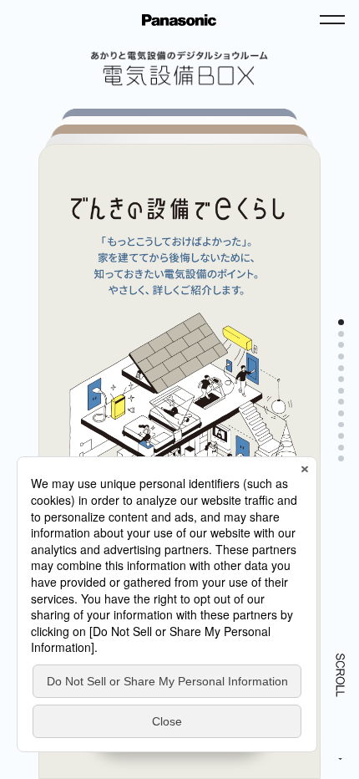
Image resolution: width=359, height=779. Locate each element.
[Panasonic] (179, 20)
